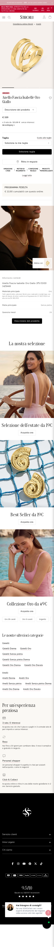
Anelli (38, 24)
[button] (27, 172)
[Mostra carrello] (50, 17)
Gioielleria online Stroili (23, 24)
